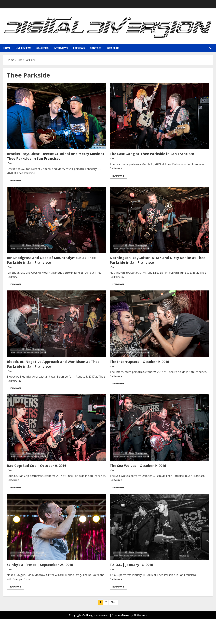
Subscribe (113, 48)
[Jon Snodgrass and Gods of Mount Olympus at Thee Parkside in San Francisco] (56, 220)
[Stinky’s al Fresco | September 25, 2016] (56, 527)
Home (6, 48)
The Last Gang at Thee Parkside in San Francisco (152, 153)
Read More (15, 180)
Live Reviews (23, 48)
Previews (79, 48)
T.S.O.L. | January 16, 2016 (131, 564)
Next (114, 602)
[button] (210, 48)
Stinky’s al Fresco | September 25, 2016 (40, 564)
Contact (96, 48)
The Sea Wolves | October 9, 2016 (138, 465)
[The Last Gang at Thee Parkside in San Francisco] (159, 116)
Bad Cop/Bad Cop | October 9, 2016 (36, 465)
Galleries (42, 48)
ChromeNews (120, 615)
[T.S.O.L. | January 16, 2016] (159, 527)
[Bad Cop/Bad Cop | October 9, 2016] (56, 427)
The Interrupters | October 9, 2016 (139, 361)
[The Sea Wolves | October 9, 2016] (159, 427)
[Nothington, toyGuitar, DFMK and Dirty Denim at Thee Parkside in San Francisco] (159, 220)
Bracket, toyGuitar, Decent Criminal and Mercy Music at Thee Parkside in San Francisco (55, 156)
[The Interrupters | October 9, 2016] (159, 323)
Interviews (61, 48)
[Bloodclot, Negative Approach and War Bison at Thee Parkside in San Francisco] (56, 323)
